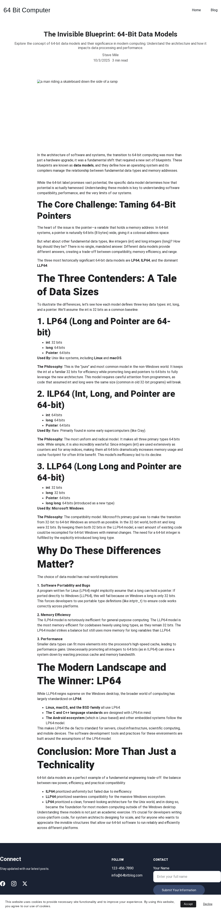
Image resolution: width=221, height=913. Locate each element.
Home (196, 10)
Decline (207, 904)
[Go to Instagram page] (13, 883)
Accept (188, 904)
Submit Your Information (179, 890)
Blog (214, 10)
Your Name (161, 868)
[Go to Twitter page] (24, 883)
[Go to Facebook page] (2, 883)
